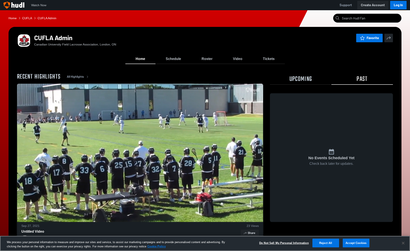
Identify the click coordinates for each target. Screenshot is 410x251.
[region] (205, 243)
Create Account (373, 5)
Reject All (325, 243)
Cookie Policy (156, 246)
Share (251, 233)
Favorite (373, 38)
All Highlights (75, 76)
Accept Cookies (356, 243)
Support (346, 5)
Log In (398, 5)
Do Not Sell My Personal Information (284, 243)
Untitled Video (32, 231)
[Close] (403, 243)
